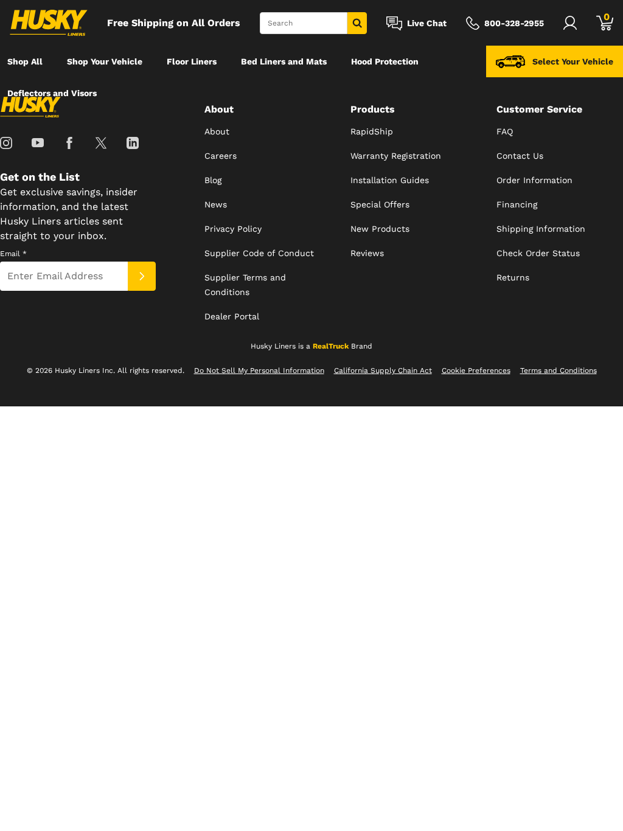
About (216, 131)
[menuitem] (25, 61)
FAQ (504, 131)
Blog (212, 180)
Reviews (367, 253)
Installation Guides (389, 180)
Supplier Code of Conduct (259, 253)
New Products (379, 229)
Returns (512, 277)
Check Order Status (538, 253)
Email (13, 253)
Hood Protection (385, 61)
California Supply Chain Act (383, 370)
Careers (220, 156)
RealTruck (331, 346)
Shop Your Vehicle (104, 61)
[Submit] (142, 276)
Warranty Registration (395, 156)
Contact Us (519, 156)
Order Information (534, 180)
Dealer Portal (231, 316)
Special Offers (379, 204)
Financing (516, 204)
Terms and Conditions (558, 370)
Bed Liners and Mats (284, 61)
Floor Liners (192, 61)
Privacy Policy (233, 229)
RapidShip (371, 131)
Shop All (25, 61)
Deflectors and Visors (52, 93)
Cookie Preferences (476, 370)
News (215, 204)
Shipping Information (540, 229)
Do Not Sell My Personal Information (259, 370)
